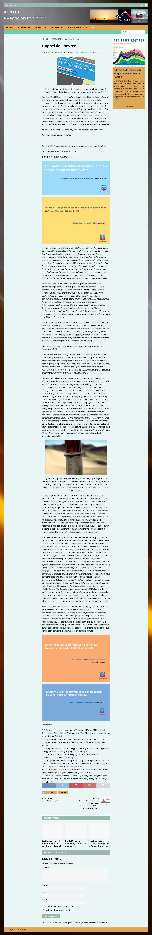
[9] (79, 615)
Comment (46, 867)
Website (45, 899)
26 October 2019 (51, 53)
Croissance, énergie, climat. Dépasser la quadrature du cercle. (52, 843)
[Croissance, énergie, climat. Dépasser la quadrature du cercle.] (53, 831)
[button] (125, 106)
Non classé (76, 53)
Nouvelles (40, 27)
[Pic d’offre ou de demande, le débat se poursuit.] (76, 831)
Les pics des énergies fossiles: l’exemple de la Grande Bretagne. (98, 843)
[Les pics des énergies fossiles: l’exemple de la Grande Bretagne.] (99, 831)
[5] (65, 402)
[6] (59, 436)
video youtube (75, 766)
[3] (56, 349)
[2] (76, 248)
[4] (70, 393)
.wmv (61, 766)
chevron (51, 792)
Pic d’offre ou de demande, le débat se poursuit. (75, 843)
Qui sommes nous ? (77, 27)
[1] (106, 92)
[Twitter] (141, 5)
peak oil (62, 792)
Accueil (9, 27)
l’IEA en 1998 (98, 615)
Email (44, 892)
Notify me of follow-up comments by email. (61, 906)
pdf (103, 730)
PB (61, 53)
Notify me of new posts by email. (57, 910)
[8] (76, 580)
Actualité (69, 53)
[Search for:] (133, 32)
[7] (82, 490)
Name (44, 885)
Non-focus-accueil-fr (88, 53)
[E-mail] (146, 5)
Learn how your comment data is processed (90, 923)
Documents (56, 27)
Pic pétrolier (24, 27)
